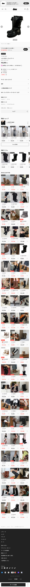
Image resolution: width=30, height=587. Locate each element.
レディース (3, 531)
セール (2, 541)
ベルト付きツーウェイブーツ (19, 526)
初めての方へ (4, 545)
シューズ (2, 99)
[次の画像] (28, 27)
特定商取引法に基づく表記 (7, 555)
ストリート (3, 104)
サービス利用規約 (5, 550)
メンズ (2, 534)
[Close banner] (1, 1)
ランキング (3, 539)
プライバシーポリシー (6, 548)
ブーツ (8, 99)
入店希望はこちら (5, 560)
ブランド (3, 536)
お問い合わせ (3, 107)
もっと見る (15, 144)
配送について (9, 107)
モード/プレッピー (11, 104)
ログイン (10, 69)
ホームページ (3, 526)
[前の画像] (2, 27)
